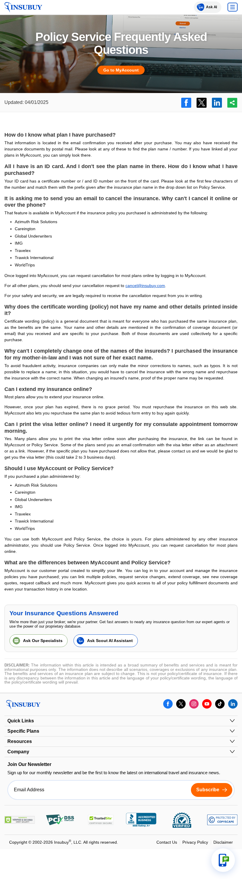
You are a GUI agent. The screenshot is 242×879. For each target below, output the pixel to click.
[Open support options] (223, 860)
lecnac (131, 285)
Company (18, 751)
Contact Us (166, 842)
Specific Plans (23, 731)
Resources (19, 741)
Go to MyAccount (121, 70)
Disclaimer (223, 842)
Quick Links (20, 720)
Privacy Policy (195, 842)
